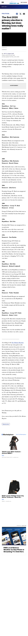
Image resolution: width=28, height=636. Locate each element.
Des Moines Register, (18, 342)
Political (5, 13)
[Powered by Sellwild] (24, 525)
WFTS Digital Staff (9, 53)
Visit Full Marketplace (21, 434)
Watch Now (23, 2)
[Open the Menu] (2, 2)
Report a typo (6, 424)
